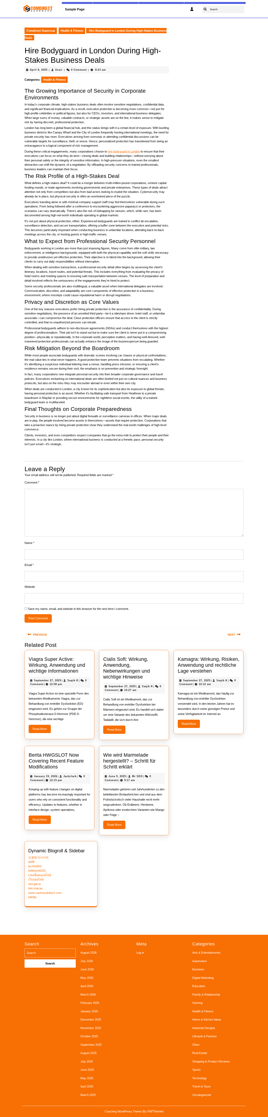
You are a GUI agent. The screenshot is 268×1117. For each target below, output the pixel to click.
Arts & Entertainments (206, 952)
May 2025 (86, 1078)
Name (29, 543)
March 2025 (88, 1095)
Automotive (199, 961)
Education (198, 986)
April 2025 (86, 1086)
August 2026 (88, 952)
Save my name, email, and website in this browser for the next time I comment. (78, 608)
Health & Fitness (72, 30)
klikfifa (32, 897)
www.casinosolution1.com (45, 892)
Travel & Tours (201, 1086)
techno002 (35, 866)
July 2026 (86, 961)
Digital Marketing (203, 977)
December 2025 (90, 1019)
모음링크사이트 (38, 857)
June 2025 (87, 1069)
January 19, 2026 (45, 776)
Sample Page (75, 9)
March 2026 (88, 994)
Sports (196, 1069)
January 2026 (89, 1011)
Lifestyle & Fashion (204, 1036)
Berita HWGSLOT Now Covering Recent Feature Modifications (56, 760)
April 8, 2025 (38, 69)
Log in (140, 952)
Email (29, 565)
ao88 (31, 861)
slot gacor (34, 884)
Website (30, 586)
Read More (42, 730)
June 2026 (87, 969)
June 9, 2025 (117, 776)
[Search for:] (50, 958)
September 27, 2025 (47, 680)
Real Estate (199, 1053)
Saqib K (72, 680)
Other (196, 1044)
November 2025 (90, 1028)
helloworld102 (37, 870)
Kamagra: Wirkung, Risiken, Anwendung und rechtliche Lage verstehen (208, 665)
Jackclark (70, 776)
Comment (32, 482)
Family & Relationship (206, 994)
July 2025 (86, 1061)
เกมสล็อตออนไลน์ (39, 875)
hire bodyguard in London (124, 151)
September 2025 (91, 1044)
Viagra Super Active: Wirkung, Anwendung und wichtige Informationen (57, 665)
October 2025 (89, 1036)
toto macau (35, 888)
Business (198, 969)
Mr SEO (137, 776)
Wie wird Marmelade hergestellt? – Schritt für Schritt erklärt (129, 760)
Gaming (197, 1002)
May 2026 (86, 977)
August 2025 (88, 1053)
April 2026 (86, 986)
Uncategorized (201, 1095)
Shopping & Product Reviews (211, 1061)
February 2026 (89, 1002)
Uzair (58, 69)
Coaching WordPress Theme (123, 1111)
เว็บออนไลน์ (36, 879)
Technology (199, 1078)
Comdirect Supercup (40, 30)
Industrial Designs (203, 1028)
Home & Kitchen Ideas (206, 1019)
